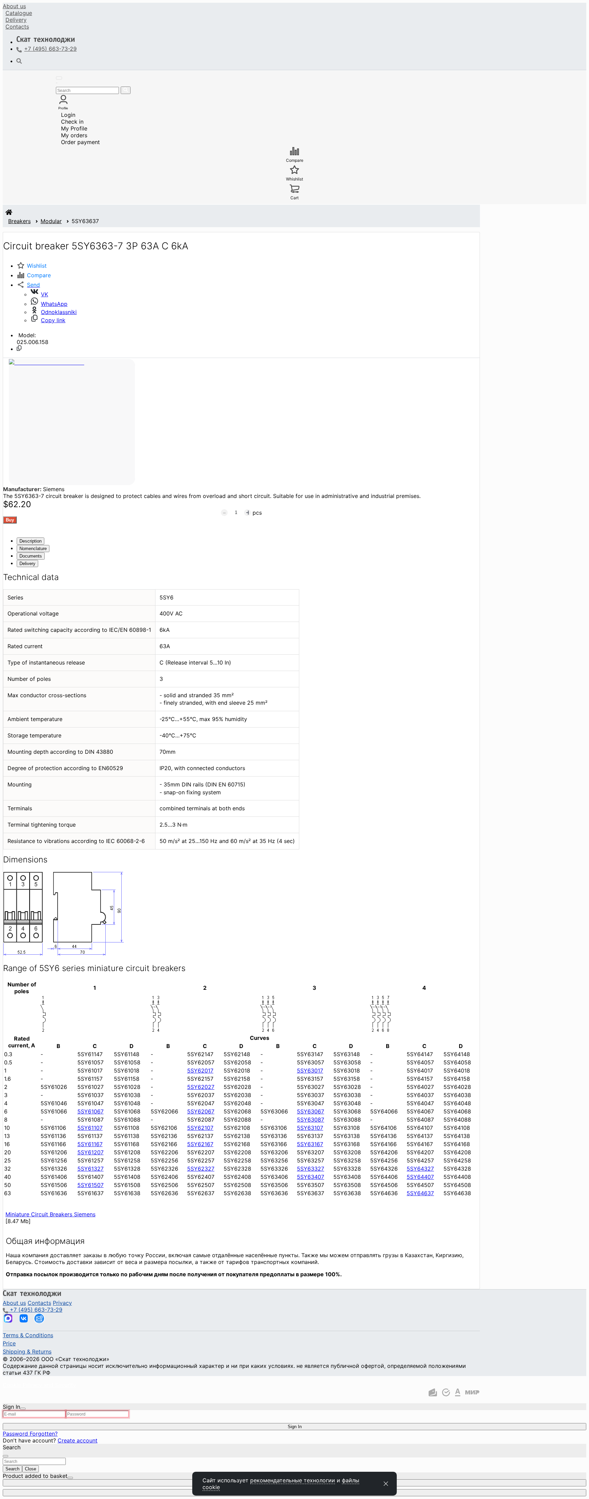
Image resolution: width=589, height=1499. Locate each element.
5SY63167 (310, 1144)
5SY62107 (200, 1127)
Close (30, 1468)
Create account (77, 1440)
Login (68, 114)
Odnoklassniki (59, 312)
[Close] (23, 1409)
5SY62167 (200, 1144)
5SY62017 (200, 1070)
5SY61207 (90, 1152)
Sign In (295, 1426)
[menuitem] (14, 6)
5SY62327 (200, 1168)
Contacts (17, 26)
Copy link (53, 320)
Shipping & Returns (27, 1351)
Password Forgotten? (30, 1433)
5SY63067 (310, 1111)
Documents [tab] (30, 556)
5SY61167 (90, 1144)
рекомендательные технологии (292, 1480)
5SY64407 (420, 1176)
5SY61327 (90, 1168)
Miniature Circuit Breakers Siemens (50, 1214)
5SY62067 (200, 1111)
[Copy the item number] (19, 348)
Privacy (62, 1302)
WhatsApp (54, 303)
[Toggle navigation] (59, 78)
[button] (28, 284)
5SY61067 (90, 1111)
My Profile (74, 128)
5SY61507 (90, 1185)
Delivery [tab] (27, 563)
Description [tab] (30, 541)
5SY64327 (420, 1168)
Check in (72, 121)
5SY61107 (90, 1127)
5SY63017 (310, 1070)
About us (14, 6)
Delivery (16, 19)
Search (12, 1468)
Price (9, 1343)
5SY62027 (200, 1086)
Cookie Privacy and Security (39, 1384)
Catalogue (18, 13)
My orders (74, 135)
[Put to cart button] (10, 520)
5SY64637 (420, 1193)
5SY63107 (310, 1127)
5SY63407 (310, 1176)
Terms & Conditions (28, 1335)
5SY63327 (310, 1168)
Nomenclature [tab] (33, 548)
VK (44, 294)
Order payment (80, 142)
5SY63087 (310, 1119)
